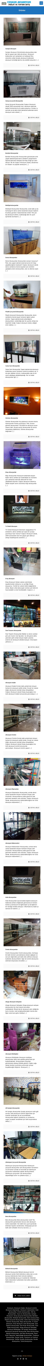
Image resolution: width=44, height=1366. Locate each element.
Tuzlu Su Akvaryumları (24, 1314)
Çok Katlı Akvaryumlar (26, 1333)
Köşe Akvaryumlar (10, 472)
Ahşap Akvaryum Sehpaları (13, 1002)
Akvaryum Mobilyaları (11, 1054)
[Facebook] (21, 1359)
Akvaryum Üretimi (10, 735)
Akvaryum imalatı (10, 682)
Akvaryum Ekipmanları (12, 789)
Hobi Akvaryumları (10, 897)
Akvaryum (10, 1308)
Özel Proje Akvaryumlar (27, 1325)
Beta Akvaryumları (10, 1216)
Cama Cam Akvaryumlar (12, 366)
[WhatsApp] (18, 1359)
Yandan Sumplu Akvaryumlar (24, 1339)
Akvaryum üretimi (31, 1308)
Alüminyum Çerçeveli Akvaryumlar (15, 1162)
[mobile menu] (41, 3)
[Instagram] (23, 1359)
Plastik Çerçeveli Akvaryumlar (14, 311)
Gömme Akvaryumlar (11, 418)
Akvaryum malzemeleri (27, 1310)
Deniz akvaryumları (33, 1318)
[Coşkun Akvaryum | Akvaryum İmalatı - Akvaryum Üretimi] (16, 3)
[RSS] (26, 1359)
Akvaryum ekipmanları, (13, 1310)
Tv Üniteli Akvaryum (11, 526)
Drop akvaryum (10, 578)
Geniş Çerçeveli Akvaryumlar (14, 101)
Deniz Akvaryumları (11, 257)
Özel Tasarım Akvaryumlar (13, 630)
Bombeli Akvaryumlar (11, 153)
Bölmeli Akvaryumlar (11, 1268)
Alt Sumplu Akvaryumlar (12, 1108)
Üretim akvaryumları (23, 1312)
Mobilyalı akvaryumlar (11, 205)
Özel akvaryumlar (28, 1323)
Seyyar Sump (19, 1337)
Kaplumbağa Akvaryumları (24, 1335)
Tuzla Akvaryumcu (26, 1341)
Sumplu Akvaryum (10, 48)
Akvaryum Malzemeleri (12, 843)
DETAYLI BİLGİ (34, 65)
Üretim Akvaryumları (11, 949)
